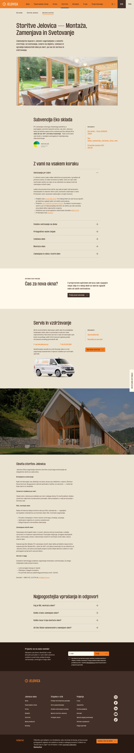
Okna (28, 4)
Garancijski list (93, 334)
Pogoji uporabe (81, 726)
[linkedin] (116, 708)
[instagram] (116, 697)
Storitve (65, 4)
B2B (121, 4)
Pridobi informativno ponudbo (60, 701)
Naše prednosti (30, 721)
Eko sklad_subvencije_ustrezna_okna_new (103, 139)
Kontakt (79, 713)
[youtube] (116, 714)
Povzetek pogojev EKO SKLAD (96, 147)
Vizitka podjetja (82, 709)
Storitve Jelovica (32, 13)
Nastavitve (38, 747)
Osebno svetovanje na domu (60, 709)
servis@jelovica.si (41, 344)
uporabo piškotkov (69, 745)
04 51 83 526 (66, 344)
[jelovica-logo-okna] (10, 4)
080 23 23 (75, 210)
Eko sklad (19, 13)
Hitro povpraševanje (57, 705)
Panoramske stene (41, 4)
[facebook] (116, 703)
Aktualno (75, 4)
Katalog (27, 726)
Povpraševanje (97, 4)
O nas (85, 4)
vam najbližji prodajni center (52, 203)
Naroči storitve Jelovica (59, 713)
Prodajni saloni (56, 717)
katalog (50, 213)
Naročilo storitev (48, 13)
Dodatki (27, 713)
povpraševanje (50, 199)
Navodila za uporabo (95, 339)
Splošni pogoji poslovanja (85, 717)
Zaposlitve (80, 705)
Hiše (130, 4)
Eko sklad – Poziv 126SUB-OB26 (98, 132)
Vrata (55, 4)
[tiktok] (116, 720)
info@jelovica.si (44, 577)
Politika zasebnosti (83, 721)
